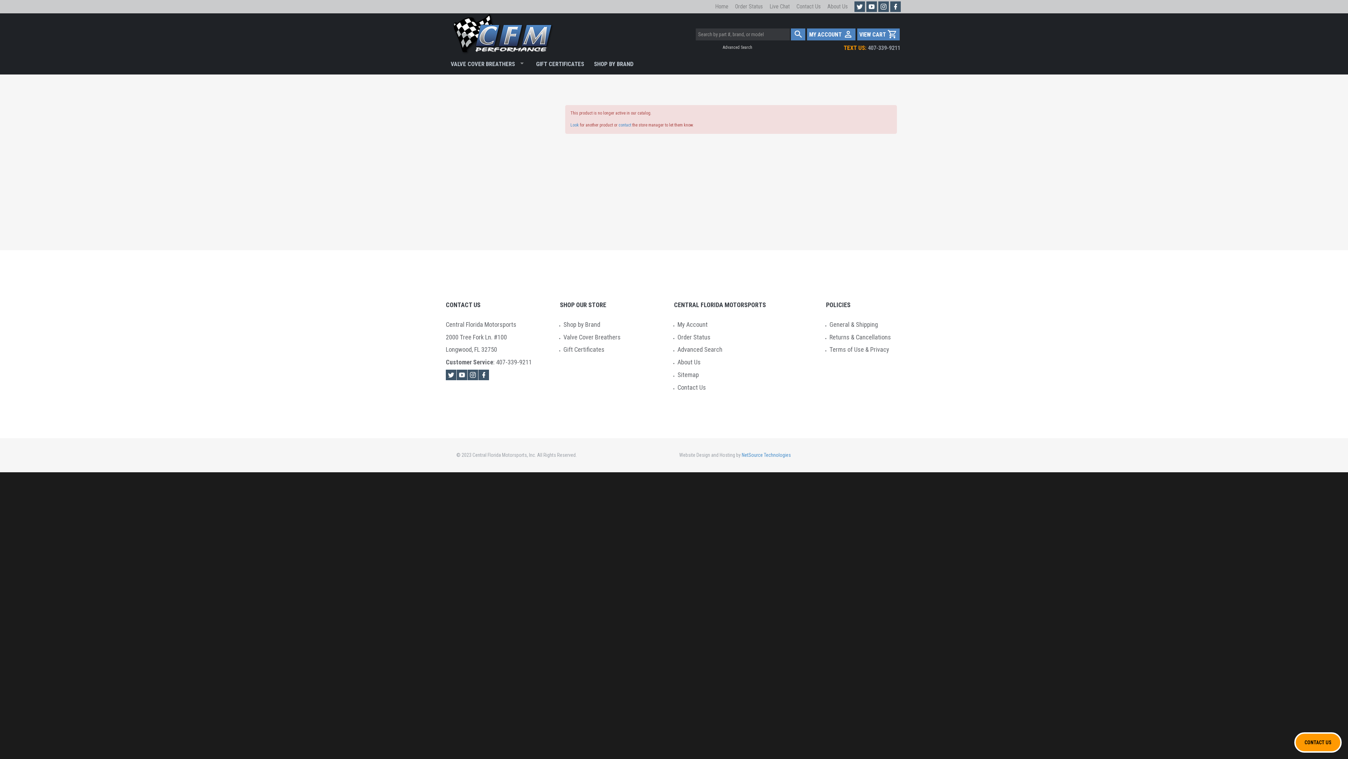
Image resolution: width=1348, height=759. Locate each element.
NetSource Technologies (766, 455)
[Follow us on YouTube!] (871, 6)
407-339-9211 (872, 47)
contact (625, 125)
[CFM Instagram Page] (883, 6)
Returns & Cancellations (860, 337)
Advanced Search (737, 47)
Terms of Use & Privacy (859, 349)
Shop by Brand (581, 324)
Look (574, 125)
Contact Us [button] (1318, 742)
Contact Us (809, 6)
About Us (837, 6)
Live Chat (779, 6)
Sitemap (688, 374)
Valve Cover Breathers (483, 63)
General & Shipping (854, 324)
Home (721, 6)
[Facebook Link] (483, 375)
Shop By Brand (614, 63)
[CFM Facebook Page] (895, 6)
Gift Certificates (560, 63)
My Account (693, 324)
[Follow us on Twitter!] (859, 6)
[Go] (798, 34)
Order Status (749, 6)
